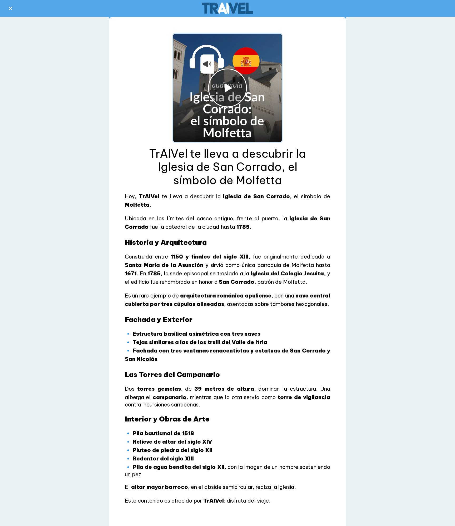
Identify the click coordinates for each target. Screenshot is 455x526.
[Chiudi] (10, 8)
